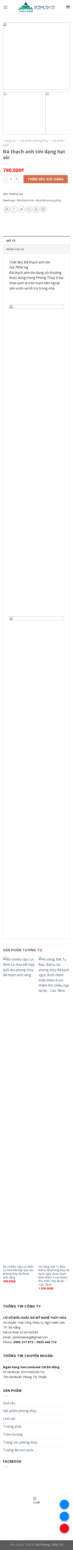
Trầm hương (13, 1434)
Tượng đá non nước (18, 1450)
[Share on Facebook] (14, 209)
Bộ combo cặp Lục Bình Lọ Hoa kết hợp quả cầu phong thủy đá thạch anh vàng (18, 1272)
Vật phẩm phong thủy (34, 141)
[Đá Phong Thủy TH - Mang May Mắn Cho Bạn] (37, 7)
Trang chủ (9, 141)
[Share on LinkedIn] (43, 209)
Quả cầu (9, 1403)
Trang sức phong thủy (20, 1442)
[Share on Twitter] (21, 209)
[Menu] (5, 7)
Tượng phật (12, 1426)
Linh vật (9, 1418)
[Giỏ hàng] (68, 7)
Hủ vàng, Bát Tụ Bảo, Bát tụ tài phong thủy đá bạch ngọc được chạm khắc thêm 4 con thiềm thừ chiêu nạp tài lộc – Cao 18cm (54, 1275)
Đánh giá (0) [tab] (15, 249)
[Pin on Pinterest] (36, 209)
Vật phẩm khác (25, 200)
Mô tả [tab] (10, 240)
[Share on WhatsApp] (6, 209)
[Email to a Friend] (28, 209)
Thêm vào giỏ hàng (46, 179)
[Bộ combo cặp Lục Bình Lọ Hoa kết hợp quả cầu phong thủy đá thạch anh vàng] (18, 1109)
